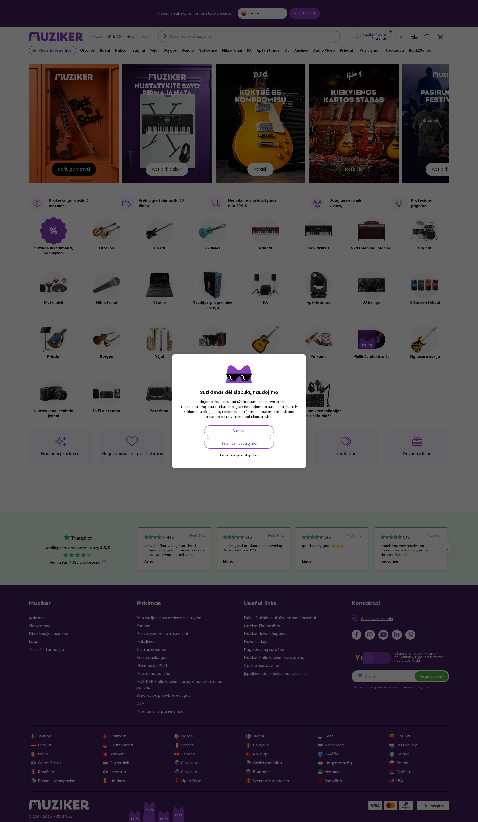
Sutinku (239, 431)
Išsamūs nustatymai (239, 443)
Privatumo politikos (242, 417)
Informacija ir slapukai (239, 455)
